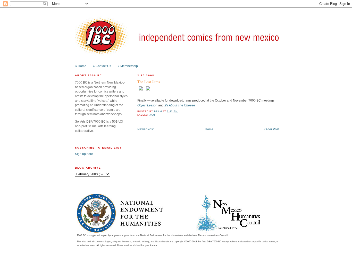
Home (209, 129)
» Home (80, 66)
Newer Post (145, 129)
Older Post (271, 129)
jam (152, 115)
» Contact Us (102, 66)
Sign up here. (84, 154)
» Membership (128, 66)
